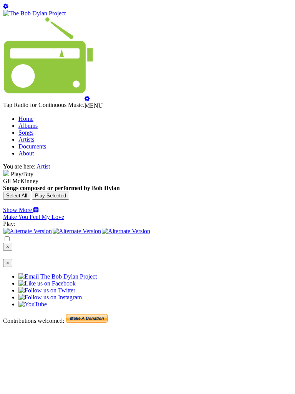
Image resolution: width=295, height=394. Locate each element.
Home (25, 118)
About (26, 153)
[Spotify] (27, 231)
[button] (21, 210)
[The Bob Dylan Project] (34, 13)
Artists (26, 139)
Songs (25, 132)
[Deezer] (77, 231)
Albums (28, 125)
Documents (32, 146)
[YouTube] (126, 231)
